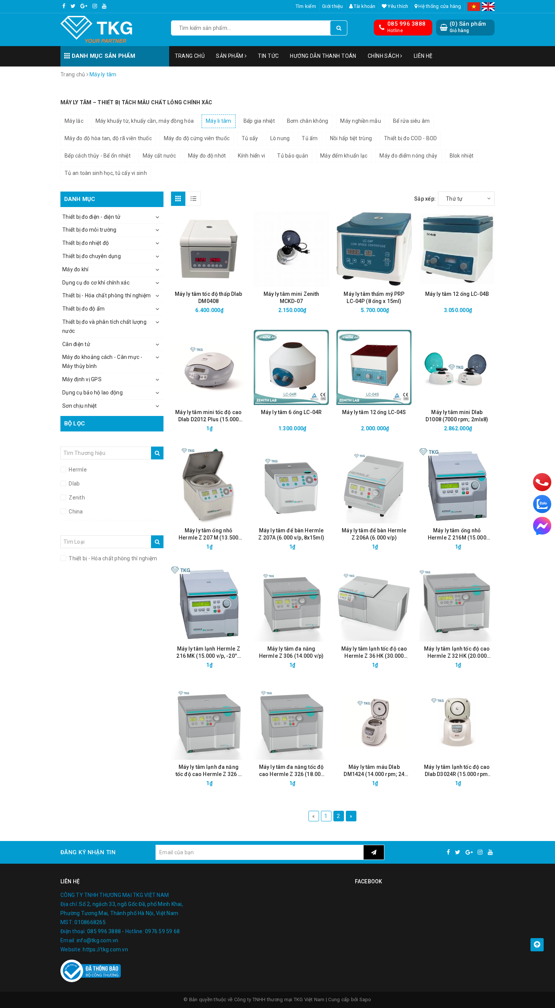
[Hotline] (542, 482)
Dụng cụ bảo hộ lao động (92, 393)
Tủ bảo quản (292, 156)
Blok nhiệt (462, 156)
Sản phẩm (230, 56)
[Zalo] (542, 504)
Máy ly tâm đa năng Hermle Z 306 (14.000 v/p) (291, 652)
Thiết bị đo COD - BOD (410, 138)
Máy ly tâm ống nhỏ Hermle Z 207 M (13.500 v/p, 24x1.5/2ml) (208, 534)
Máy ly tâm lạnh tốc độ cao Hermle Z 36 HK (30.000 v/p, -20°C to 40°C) (374, 653)
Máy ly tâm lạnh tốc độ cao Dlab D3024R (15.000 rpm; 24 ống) (457, 771)
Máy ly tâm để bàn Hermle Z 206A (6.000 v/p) (374, 534)
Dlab (74, 484)
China (75, 512)
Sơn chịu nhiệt (79, 406)
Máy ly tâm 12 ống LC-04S (374, 412)
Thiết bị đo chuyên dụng (91, 256)
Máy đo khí (75, 269)
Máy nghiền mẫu (360, 121)
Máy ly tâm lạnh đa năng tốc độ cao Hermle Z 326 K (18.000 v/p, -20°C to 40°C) (209, 771)
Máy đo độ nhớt (207, 156)
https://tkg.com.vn (105, 949)
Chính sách (384, 56)
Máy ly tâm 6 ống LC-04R (291, 412)
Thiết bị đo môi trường (89, 230)
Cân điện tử (76, 344)
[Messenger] (542, 526)
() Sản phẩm (468, 26)
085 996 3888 (406, 23)
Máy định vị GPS (82, 379)
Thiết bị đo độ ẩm (83, 309)
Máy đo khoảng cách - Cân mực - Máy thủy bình (102, 361)
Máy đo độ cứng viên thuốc (197, 138)
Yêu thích (398, 6)
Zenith (76, 498)
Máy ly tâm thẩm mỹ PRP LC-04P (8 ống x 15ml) (374, 297)
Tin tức (268, 56)
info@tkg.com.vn (98, 940)
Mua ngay (222, 310)
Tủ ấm (310, 138)
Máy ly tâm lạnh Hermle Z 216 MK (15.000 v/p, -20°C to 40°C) (208, 653)
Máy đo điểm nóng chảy (408, 156)
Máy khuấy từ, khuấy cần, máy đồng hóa (145, 121)
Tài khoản (364, 6)
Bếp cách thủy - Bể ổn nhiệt (98, 156)
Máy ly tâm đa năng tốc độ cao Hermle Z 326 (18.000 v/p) (291, 771)
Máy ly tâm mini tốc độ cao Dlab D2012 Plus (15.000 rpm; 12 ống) (208, 416)
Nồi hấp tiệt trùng (351, 138)
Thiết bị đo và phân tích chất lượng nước (104, 326)
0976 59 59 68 (162, 931)
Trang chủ (190, 56)
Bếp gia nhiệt (259, 121)
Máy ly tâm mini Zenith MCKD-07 (291, 297)
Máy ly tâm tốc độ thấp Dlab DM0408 (208, 297)
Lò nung (280, 138)
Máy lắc (74, 121)
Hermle (77, 470)
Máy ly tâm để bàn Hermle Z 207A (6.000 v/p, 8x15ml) (291, 534)
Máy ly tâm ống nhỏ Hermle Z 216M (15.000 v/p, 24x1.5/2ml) (457, 534)
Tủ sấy (250, 138)
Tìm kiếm (306, 6)
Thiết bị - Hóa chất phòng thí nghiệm (106, 295)
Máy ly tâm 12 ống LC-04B (457, 294)
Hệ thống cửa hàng (439, 6)
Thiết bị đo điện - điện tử (91, 217)
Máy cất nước (159, 156)
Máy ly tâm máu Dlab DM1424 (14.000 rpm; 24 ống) (374, 771)
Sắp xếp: (425, 199)
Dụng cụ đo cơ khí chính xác (96, 283)
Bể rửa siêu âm (411, 121)
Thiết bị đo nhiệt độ (85, 243)
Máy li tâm (218, 121)
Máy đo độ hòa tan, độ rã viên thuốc (108, 138)
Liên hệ (423, 56)
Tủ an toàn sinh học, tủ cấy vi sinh (106, 173)
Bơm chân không (307, 121)
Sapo (365, 999)
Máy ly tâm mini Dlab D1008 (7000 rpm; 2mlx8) (457, 415)
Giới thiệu (332, 6)
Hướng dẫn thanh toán (323, 56)
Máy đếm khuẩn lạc (343, 156)
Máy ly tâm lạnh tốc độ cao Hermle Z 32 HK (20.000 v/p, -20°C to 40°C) (457, 653)
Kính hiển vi (251, 156)
